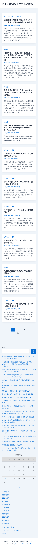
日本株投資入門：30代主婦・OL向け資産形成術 (18, 394)
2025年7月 (5, 514)
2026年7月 (5, 492)
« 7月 (18, 487)
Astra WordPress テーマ (23, 544)
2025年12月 (6, 501)
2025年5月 (5, 520)
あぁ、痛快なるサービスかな (17, 3)
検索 (3, 347)
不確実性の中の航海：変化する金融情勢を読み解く (19, 442)
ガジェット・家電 (9, 150)
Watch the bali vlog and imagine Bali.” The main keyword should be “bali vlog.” (18, 127)
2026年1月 (5, 498)
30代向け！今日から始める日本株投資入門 (16, 391)
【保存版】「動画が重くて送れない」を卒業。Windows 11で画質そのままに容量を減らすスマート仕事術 (18, 56)
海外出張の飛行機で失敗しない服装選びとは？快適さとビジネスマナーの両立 (18, 92)
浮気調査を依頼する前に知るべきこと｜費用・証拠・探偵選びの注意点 (18, 21)
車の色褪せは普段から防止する (12, 445)
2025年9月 (5, 511)
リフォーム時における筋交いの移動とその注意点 (18, 417)
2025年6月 (5, 517)
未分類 (6, 49)
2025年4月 (5, 523)
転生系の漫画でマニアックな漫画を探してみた (17, 397)
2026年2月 (5, 495)
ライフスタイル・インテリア (12, 16)
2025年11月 (6, 504)
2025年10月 (6, 507)
